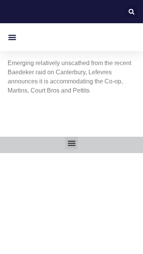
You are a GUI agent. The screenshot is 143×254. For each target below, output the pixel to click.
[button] (131, 12)
